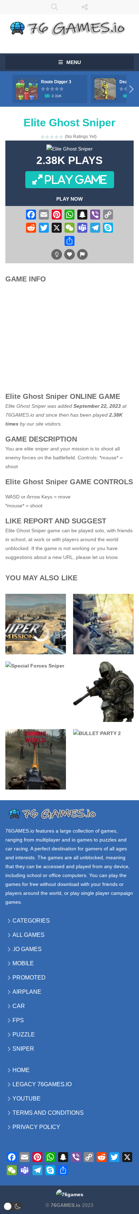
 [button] (82, 254)
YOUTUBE (26, 1099)
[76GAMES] (69, 27)
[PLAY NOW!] (26, 88)
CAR (18, 1006)
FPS (18, 1020)
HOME (21, 1070)
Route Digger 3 (56, 81)
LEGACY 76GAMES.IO (42, 1084)
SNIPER (23, 1049)
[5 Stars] (61, 137)
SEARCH (54, 7)
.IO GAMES (27, 949)
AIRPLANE (26, 992)
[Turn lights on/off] (56, 254)
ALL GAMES (28, 935)
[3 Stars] (52, 137)
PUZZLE (23, 1034)
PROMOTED (29, 978)
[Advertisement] (73, 339)
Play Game (74, 179)
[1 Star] (43, 137)
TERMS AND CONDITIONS (48, 1113)
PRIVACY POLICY (36, 1127)
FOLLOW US (84, 7)
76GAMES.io (19, 415)
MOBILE (23, 963)
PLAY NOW (69, 199)
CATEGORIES (31, 921)
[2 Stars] (47, 137)
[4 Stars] (57, 137)
